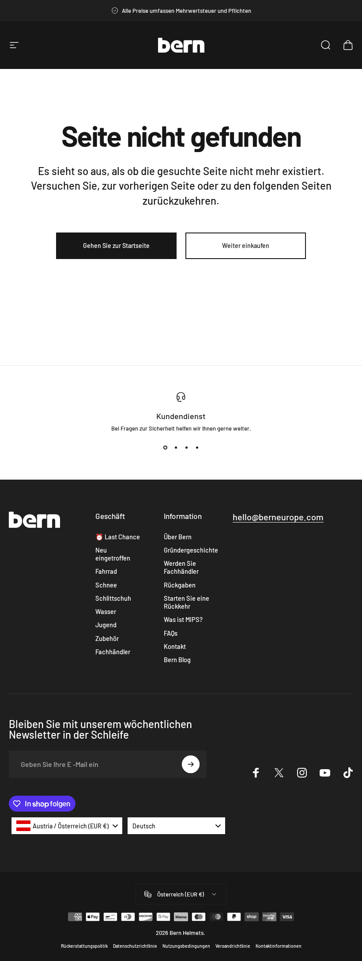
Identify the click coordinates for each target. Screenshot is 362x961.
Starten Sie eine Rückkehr (186, 602)
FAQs (170, 633)
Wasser (105, 611)
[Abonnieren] (191, 764)
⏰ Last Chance (117, 537)
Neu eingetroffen (112, 554)
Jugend (106, 625)
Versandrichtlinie (232, 946)
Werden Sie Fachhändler (181, 567)
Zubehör (107, 638)
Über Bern (178, 537)
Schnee (106, 585)
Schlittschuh (113, 598)
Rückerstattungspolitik (84, 946)
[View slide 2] (175, 447)
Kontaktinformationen (279, 946)
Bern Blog (177, 660)
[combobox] (67, 826)
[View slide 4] (197, 447)
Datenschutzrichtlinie (135, 946)
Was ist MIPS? (183, 619)
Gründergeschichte (191, 550)
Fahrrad (106, 571)
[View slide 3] (186, 447)
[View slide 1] (165, 447)
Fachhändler (112, 652)
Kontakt (175, 646)
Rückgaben (180, 585)
